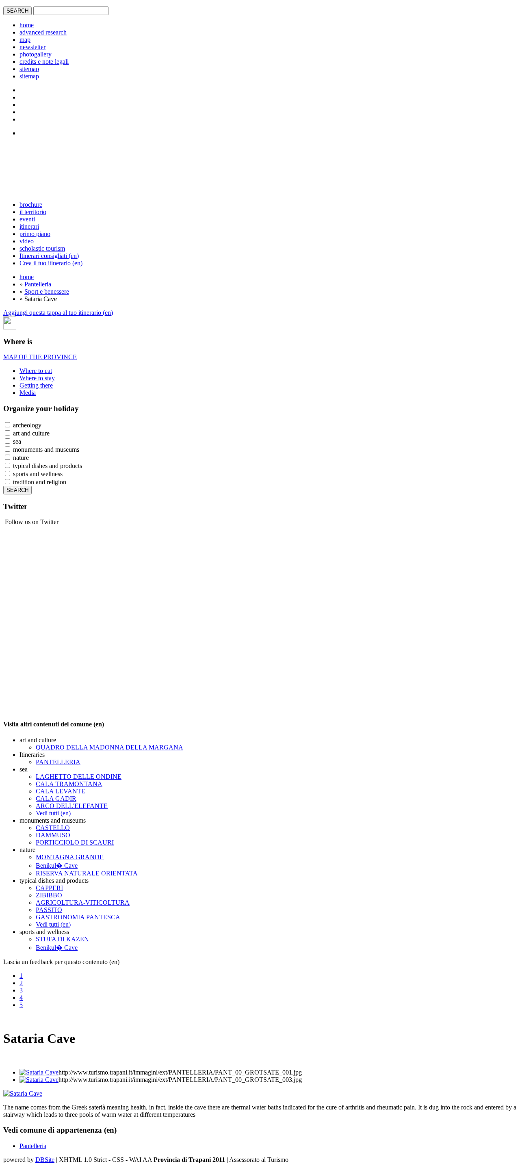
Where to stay (37, 378)
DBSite (44, 1159)
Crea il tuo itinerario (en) (51, 263)
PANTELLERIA (58, 761)
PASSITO (49, 909)
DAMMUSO (53, 835)
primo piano (35, 233)
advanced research (43, 32)
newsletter (33, 46)
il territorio (33, 211)
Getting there (36, 385)
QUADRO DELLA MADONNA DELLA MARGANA (109, 747)
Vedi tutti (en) (53, 813)
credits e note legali (44, 61)
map (25, 39)
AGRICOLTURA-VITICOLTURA (83, 902)
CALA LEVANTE (60, 791)
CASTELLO (53, 827)
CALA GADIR (56, 798)
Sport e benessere (46, 291)
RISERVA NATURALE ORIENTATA (87, 873)
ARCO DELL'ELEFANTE (72, 805)
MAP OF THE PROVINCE (40, 356)
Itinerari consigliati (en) (49, 255)
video (27, 241)
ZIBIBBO (49, 895)
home (27, 25)
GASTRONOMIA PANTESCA (78, 917)
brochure (31, 204)
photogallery (36, 54)
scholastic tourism (42, 248)
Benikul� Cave (57, 865)
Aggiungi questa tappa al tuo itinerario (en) (58, 312)
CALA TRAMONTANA (69, 783)
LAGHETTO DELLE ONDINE (78, 776)
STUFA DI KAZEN (62, 939)
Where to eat (36, 370)
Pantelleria (37, 284)
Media (28, 392)
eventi (27, 219)
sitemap (29, 68)
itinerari (29, 226)
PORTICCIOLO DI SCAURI (75, 842)
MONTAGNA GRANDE (70, 857)
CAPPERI (49, 887)
